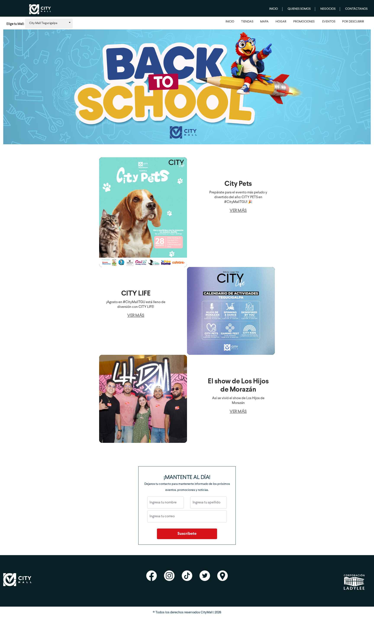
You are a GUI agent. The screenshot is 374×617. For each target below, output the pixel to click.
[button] (49, 24)
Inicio (273, 8)
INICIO (230, 21)
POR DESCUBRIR (353, 21)
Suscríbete (187, 534)
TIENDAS (247, 21)
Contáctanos (356, 8)
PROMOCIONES (303, 21)
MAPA (264, 21)
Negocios (327, 8)
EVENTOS (328, 21)
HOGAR (281, 21)
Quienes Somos (299, 8)
